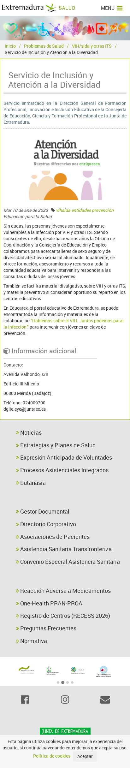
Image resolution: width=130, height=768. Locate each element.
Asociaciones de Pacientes (54, 536)
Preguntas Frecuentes (47, 628)
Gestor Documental (44, 511)
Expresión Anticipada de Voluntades (65, 457)
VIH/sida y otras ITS (92, 46)
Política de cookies (51, 756)
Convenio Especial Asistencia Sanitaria (69, 561)
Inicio (10, 46)
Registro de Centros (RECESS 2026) (64, 615)
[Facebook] (25, 699)
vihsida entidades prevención (85, 210)
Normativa (33, 641)
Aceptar (85, 756)
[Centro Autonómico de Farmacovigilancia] (104, 671)
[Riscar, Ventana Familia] (78, 670)
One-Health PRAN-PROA (50, 603)
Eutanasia (32, 482)
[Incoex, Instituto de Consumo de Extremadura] (52, 671)
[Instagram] (65, 699)
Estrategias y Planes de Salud (57, 445)
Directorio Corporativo (47, 524)
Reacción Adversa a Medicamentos (65, 590)
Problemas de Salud (44, 46)
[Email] (105, 699)
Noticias (30, 432)
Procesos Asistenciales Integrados (64, 470)
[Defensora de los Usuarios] (26, 670)
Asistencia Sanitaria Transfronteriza (65, 549)
